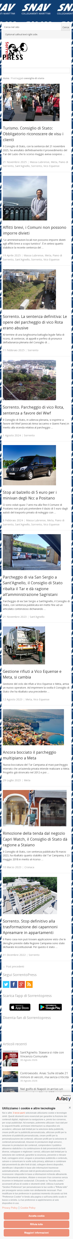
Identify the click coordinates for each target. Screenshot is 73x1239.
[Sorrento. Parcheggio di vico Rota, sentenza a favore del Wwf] (29, 399)
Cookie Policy (27, 1207)
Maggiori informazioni (36, 1232)
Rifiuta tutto (36, 1224)
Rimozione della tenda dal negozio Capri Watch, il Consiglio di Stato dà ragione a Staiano (35, 839)
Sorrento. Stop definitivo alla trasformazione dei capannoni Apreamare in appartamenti (30, 926)
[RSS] (29, 984)
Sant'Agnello (22, 166)
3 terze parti (19, 1113)
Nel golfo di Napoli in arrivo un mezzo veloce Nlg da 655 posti (41, 1091)
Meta (54, 162)
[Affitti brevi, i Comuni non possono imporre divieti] (25, 219)
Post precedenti (13, 966)
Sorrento (36, 166)
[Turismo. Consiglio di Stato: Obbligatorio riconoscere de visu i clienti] (31, 120)
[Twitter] (6, 984)
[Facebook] (13, 984)
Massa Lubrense (39, 162)
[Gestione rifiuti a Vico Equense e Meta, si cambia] (24, 663)
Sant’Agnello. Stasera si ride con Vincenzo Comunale (42, 1054)
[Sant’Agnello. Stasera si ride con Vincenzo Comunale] (10, 1065)
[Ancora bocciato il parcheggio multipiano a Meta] (33, 744)
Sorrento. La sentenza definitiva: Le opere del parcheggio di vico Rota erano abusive (35, 322)
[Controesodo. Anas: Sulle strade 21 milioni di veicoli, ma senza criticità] (10, 1081)
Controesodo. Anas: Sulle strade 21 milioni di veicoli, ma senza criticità (44, 1075)
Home (6, 78)
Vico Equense (51, 166)
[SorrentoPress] (36, 51)
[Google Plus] (21, 984)
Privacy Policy (10, 1207)
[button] (70, 1108)
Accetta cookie (36, 1215)
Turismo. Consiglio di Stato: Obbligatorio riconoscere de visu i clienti (33, 133)
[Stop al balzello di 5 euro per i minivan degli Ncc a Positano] (29, 484)
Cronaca (29, 867)
